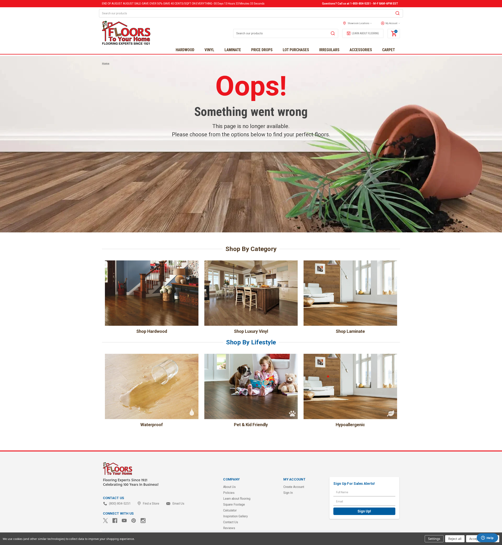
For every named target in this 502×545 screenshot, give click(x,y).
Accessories (361, 49)
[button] (389, 23)
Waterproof (151, 424)
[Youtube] (124, 520)
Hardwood (185, 49)
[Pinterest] (133, 520)
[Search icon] (397, 14)
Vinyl (209, 49)
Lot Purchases (296, 49)
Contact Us (230, 522)
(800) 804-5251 (119, 503)
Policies (229, 493)
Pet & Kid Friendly (251, 424)
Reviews (229, 528)
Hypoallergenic (350, 424)
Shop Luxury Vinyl (251, 331)
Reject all (454, 539)
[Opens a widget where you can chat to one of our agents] (487, 538)
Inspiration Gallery (235, 516)
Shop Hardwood (151, 331)
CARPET (388, 49)
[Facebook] (114, 520)
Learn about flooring (236, 498)
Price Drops (262, 49)
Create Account (293, 487)
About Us (229, 487)
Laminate (233, 49)
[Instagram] (143, 520)
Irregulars (329, 49)
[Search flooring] (332, 34)
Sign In (288, 493)
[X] (105, 520)
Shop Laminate (350, 331)
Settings (434, 539)
